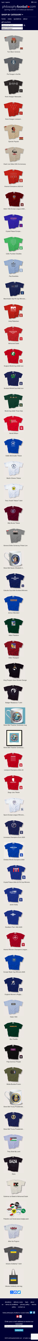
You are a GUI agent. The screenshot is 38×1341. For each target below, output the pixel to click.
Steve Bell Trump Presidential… (14, 1106)
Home (4, 19)
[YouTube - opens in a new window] (17, 1316)
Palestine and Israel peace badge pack (16, 1219)
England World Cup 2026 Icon (13, 366)
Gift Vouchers (6, 22)
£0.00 (34, 2)
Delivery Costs (18, 1302)
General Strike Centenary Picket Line (15, 545)
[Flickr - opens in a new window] (20, 1316)
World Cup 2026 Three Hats (14, 411)
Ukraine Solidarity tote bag (13, 1286)
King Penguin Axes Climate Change (15, 680)
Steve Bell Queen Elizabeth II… (14, 568)
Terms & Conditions (12, 1304)
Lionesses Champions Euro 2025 (14, 837)
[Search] (24, 25)
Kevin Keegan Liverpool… (13, 119)
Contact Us (21, 1307)
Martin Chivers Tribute (14, 478)
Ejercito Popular (14, 141)
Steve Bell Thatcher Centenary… (14, 747)
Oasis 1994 (13, 1017)
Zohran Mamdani (13, 613)
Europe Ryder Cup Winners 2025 (14, 972)
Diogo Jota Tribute (14, 792)
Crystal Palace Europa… (14, 231)
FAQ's (26, 1302)
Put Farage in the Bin (14, 74)
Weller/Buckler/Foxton (14, 1084)
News (10, 19)
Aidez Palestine (14, 635)
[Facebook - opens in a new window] (33, 1312)
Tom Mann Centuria (13, 52)
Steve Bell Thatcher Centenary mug (15, 725)
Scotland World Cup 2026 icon (14, 388)
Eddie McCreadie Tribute (14, 456)
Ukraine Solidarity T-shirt (14, 1264)
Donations (8, 1302)
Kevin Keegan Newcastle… (13, 96)
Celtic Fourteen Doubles (13, 254)
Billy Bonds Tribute (14, 523)
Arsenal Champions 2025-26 (13, 186)
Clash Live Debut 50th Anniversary (15, 164)
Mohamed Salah (13, 343)
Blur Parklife (14, 1039)
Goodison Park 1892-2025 (13, 927)
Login (3, 2)
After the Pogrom (13, 1241)
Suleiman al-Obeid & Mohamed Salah (16, 1196)
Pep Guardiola (13, 276)
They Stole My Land (13, 1151)
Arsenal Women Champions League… (16, 949)
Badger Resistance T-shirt (13, 702)
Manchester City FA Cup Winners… (15, 299)
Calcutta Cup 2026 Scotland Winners (15, 590)
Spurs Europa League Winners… (14, 815)
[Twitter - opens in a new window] (30, 1312)
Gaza (13, 1174)
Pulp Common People (14, 1062)
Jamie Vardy (14, 904)
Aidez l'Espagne (14, 658)
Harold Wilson (13, 433)
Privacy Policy (24, 1304)
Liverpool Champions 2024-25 (13, 770)
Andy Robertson (14, 321)
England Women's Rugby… (14, 994)
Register (7, 2)
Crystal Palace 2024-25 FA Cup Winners (17, 882)
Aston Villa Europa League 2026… (15, 209)
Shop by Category (12, 14)
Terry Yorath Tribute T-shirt (13, 500)
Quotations (17, 19)
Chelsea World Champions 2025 (14, 859)
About (25, 19)
